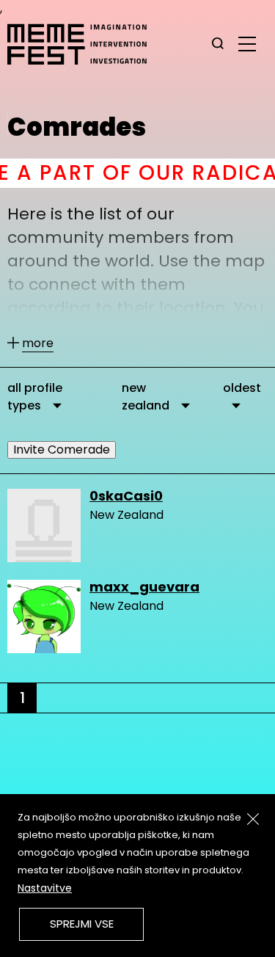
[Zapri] (253, 819)
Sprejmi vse (82, 923)
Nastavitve (45, 888)
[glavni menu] (247, 43)
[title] (218, 44)
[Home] (84, 44)
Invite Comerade (61, 449)
